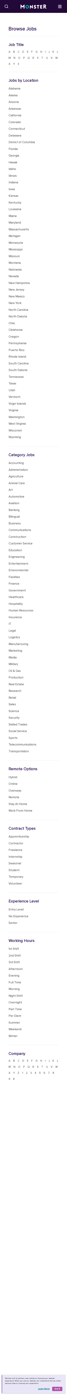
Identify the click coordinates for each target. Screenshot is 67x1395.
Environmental (18, 570)
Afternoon (16, 969)
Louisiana (15, 209)
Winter (13, 1036)
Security (14, 718)
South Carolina (19, 363)
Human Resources (21, 610)
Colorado (15, 122)
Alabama (14, 88)
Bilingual (14, 517)
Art (11, 490)
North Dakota (18, 316)
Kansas (13, 196)
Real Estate (16, 684)
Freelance (15, 850)
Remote (14, 797)
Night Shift (16, 996)
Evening (14, 975)
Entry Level (16, 909)
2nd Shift (15, 955)
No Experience (18, 916)
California (15, 115)
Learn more (44, 1388)
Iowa (12, 189)
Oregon (14, 337)
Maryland (15, 222)
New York (15, 303)
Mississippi (16, 249)
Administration (18, 470)
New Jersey (16, 290)
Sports (13, 738)
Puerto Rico (16, 350)
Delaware (15, 135)
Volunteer (15, 883)
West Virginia (17, 424)
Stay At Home (18, 804)
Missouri (14, 256)
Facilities (14, 577)
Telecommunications (22, 744)
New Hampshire (19, 283)
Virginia (13, 410)
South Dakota (18, 370)
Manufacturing (18, 644)
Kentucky (15, 202)
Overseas (15, 790)
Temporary (16, 877)
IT (10, 624)
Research (15, 691)
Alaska (13, 95)
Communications (20, 530)
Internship (15, 857)
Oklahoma (16, 330)
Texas (12, 383)
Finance (14, 584)
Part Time (15, 1009)
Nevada (14, 276)
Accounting (16, 463)
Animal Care (17, 483)
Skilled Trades (18, 724)
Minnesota (16, 243)
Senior (13, 923)
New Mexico (17, 296)
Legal (12, 631)
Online (13, 784)
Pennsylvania (17, 343)
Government (17, 590)
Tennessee (16, 377)
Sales (12, 704)
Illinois (13, 176)
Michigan (14, 236)
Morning (14, 989)
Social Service (18, 731)
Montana (15, 263)
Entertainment (18, 564)
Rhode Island (17, 357)
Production (16, 677)
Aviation (14, 503)
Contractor (16, 843)
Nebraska (15, 269)
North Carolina (18, 310)
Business (15, 523)
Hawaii (13, 162)
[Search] (6, 6)
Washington (16, 417)
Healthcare (16, 597)
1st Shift (14, 949)
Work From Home (20, 811)
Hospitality (16, 604)
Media (13, 657)
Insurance (15, 617)
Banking (14, 510)
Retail (12, 698)
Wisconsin (15, 430)
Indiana (13, 182)
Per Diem (15, 1016)
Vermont (14, 397)
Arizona (14, 102)
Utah (12, 390)
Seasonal (15, 863)
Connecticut (17, 129)
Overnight (15, 1002)
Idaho (12, 169)
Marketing (15, 651)
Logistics (14, 637)
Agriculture (16, 476)
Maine (13, 216)
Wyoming (15, 437)
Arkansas (15, 109)
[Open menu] (60, 6)
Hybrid (13, 777)
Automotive (16, 496)
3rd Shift (14, 962)
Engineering (17, 557)
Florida (13, 149)
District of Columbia (22, 142)
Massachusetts (19, 229)
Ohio (12, 323)
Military (13, 664)
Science (14, 711)
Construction (17, 537)
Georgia (14, 155)
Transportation (19, 751)
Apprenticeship (19, 836)
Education (15, 550)
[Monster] (34, 6)
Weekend (15, 1029)
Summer (14, 1022)
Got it (57, 1388)
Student (14, 870)
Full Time (15, 982)
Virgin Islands (17, 404)
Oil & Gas (15, 671)
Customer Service (21, 543)
